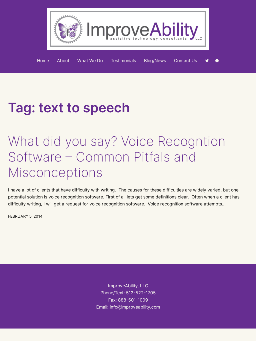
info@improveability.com (135, 307)
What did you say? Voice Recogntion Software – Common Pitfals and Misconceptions (117, 157)
